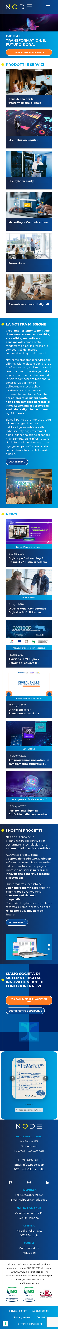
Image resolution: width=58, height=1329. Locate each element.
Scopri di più (17, 461)
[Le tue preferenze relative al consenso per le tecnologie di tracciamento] (5, 1323)
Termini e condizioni (29, 1323)
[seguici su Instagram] (28, 1182)
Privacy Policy (18, 1310)
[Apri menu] (48, 7)
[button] (49, 945)
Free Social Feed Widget (30, 1110)
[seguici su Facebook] (10, 1182)
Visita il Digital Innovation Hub (29, 1000)
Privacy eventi (22, 1317)
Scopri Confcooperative (25, 1011)
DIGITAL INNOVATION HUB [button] (29, 52)
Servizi (41, 1317)
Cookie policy (40, 1310)
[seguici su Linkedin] (47, 1182)
